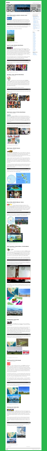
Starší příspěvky (9, 13)
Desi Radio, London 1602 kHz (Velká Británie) (15, 74)
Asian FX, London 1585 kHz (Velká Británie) (15, 45)
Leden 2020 (34, 42)
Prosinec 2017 (34, 49)
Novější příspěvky (28, 13)
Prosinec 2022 (34, 34)
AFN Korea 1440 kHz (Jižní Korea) (36, 28)
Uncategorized (10, 42)
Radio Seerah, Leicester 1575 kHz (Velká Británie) (16, 112)
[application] (18, 24)
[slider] (29, 24)
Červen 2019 (34, 45)
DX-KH (8, 2)
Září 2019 (34, 44)
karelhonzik (14, 46)
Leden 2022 (34, 36)
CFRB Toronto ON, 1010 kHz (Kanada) (14, 360)
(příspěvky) (34, 53)
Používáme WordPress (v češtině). (36, 449)
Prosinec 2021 (34, 37)
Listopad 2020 (34, 41)
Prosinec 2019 (34, 43)
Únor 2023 (34, 33)
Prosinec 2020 (34, 40)
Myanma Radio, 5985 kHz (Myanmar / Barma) (15, 202)
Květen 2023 (34, 32)
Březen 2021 (34, 38)
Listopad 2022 (34, 35)
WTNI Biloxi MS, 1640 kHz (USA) (13, 319)
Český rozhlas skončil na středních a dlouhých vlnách (17, 15)
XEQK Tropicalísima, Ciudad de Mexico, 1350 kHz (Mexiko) (18, 246)
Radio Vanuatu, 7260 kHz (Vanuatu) (13, 148)
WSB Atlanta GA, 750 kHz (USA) (13, 407)
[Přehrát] (7, 60)
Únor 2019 (34, 47)
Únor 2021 (34, 39)
